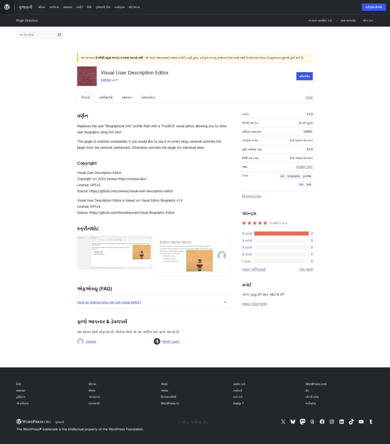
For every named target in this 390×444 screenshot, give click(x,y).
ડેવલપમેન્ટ (148, 97)
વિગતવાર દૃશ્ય (251, 196)
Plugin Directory (27, 20)
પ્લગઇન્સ (94, 396)
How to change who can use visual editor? (109, 302)
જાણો (164, 384)
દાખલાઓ (94, 403)
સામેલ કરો (239, 384)
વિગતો (85, 97)
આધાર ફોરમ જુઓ (254, 304)
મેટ (307, 390)
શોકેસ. (93, 384)
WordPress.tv (170, 403)
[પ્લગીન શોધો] (59, 35)
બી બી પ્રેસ (312, 396)
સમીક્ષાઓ (106, 97)
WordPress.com (316, 384)
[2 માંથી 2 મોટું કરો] (225, 241)
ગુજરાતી (59, 422)
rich (301, 184)
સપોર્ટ (309, 97)
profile (307, 176)
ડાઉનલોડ (304, 76)
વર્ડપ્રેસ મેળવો (374, 7)
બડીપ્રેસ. (311, 403)
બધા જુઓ (306, 269)
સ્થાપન (127, 97)
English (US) (305, 166)
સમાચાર (20, 390)
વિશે (18, 384)
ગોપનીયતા (22, 403)
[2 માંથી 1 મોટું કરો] (147, 241)
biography (294, 176)
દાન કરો (238, 396)
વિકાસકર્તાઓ (168, 396)
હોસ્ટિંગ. (21, 396)
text (309, 184)
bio (282, 176)
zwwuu (106, 80)
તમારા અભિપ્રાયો (254, 269)
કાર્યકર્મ (237, 390)
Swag (238, 403)
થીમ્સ (92, 390)
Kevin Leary (171, 341)
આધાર (164, 390)
